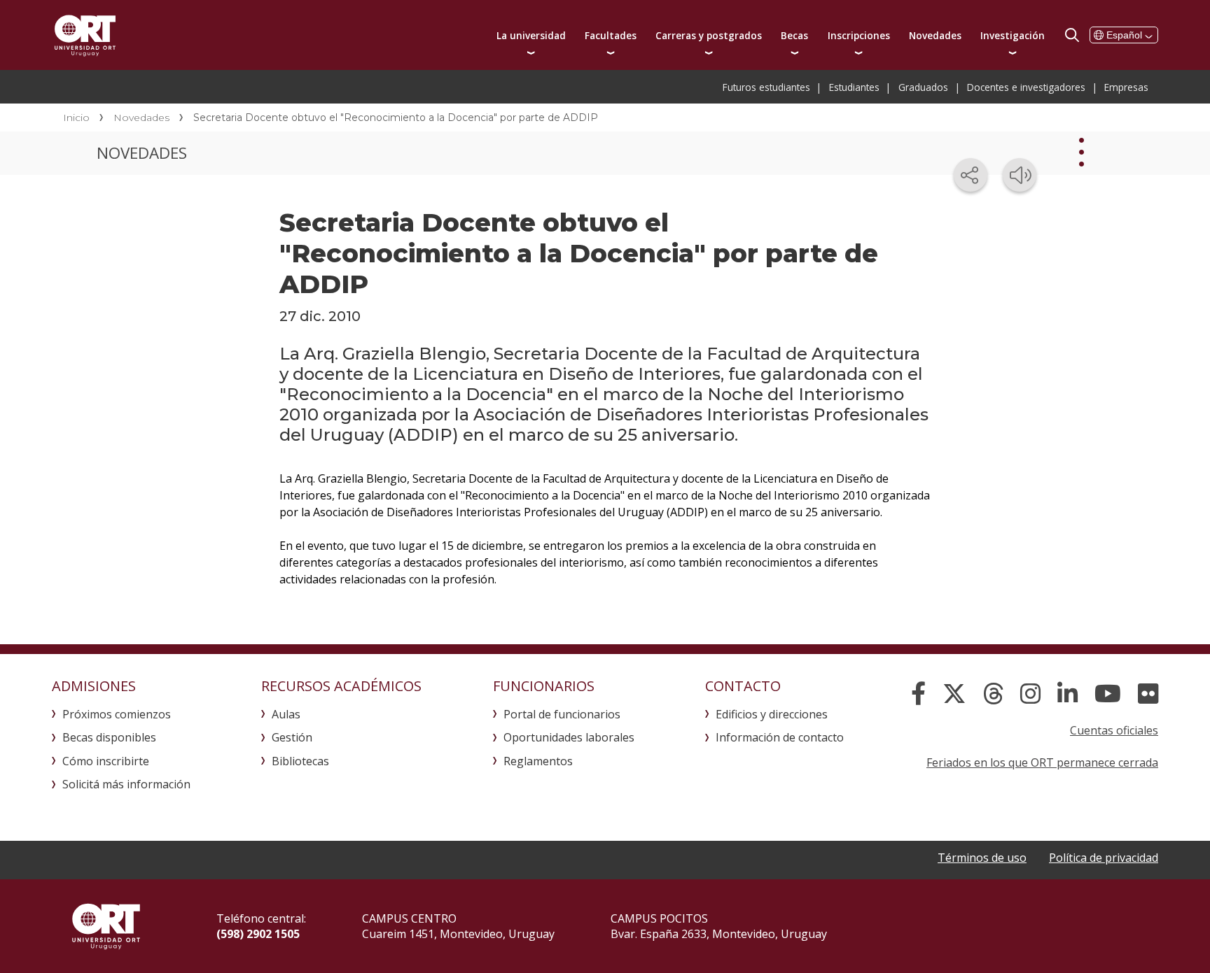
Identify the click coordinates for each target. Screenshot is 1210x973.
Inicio (76, 117)
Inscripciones (859, 35)
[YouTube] (1107, 694)
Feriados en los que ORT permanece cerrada (1042, 762)
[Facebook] (918, 694)
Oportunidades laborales (568, 737)
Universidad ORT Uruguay (85, 35)
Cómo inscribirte (105, 761)
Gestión (292, 737)
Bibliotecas (300, 761)
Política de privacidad (1103, 857)
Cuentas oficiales (1114, 730)
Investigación (1012, 35)
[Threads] (993, 694)
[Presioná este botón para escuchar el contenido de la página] (1019, 175)
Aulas (286, 714)
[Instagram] (1030, 694)
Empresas (1126, 87)
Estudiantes (854, 87)
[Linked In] (1067, 694)
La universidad (531, 35)
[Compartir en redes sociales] (970, 175)
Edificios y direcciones (772, 714)
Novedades (935, 35)
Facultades (611, 35)
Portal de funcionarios (561, 714)
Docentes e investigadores (1026, 87)
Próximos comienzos (116, 714)
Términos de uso (982, 857)
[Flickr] (1148, 694)
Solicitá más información (126, 784)
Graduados (923, 87)
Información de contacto (780, 737)
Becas (794, 35)
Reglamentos (538, 761)
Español (1124, 35)
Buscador (1072, 34)
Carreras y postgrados (708, 35)
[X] (954, 694)
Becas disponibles (109, 737)
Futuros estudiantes (766, 87)
